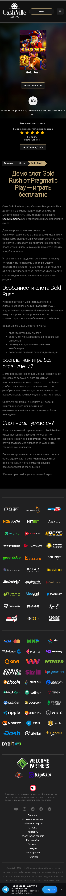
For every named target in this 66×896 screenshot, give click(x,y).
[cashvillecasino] (41, 809)
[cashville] (33, 809)
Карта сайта (33, 840)
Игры (22, 163)
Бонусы (33, 848)
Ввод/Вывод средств (32, 835)
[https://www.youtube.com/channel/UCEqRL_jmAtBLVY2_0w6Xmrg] (16, 809)
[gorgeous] (42, 132)
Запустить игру (33, 85)
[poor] (27, 132)
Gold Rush (36, 163)
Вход (42, 11)
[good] (37, 132)
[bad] (22, 132)
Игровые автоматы (33, 819)
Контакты (33, 831)
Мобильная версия (32, 823)
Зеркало (32, 844)
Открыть (50, 889)
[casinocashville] (25, 809)
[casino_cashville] (49, 809)
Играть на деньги (33, 147)
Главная (8, 163)
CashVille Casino (11, 218)
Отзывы (33, 827)
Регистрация (33, 852)
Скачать (33, 856)
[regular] (32, 132)
